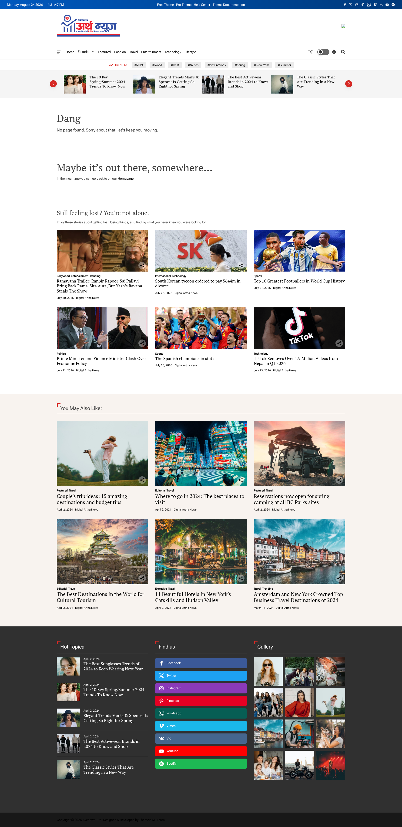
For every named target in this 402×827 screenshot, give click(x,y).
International (163, 276)
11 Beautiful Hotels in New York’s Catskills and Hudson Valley (193, 597)
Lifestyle (190, 52)
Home (70, 52)
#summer (284, 65)
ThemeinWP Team (152, 820)
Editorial (83, 52)
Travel (133, 52)
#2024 (138, 65)
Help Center (202, 5)
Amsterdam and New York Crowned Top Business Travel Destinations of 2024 (298, 597)
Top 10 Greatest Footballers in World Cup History (299, 281)
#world (157, 65)
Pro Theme (183, 5)
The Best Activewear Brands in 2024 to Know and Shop (182, 81)
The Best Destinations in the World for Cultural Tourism (100, 597)
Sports (258, 276)
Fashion (120, 52)
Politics (61, 353)
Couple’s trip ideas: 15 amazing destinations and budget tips (92, 499)
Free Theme (165, 5)
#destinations (217, 65)
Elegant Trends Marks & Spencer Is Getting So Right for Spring (113, 81)
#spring (240, 65)
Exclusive (161, 588)
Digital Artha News (87, 297)
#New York (261, 65)
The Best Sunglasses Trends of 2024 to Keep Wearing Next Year (113, 666)
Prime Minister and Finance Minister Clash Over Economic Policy (101, 361)
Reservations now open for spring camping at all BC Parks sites (291, 499)
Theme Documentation (229, 5)
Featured (104, 52)
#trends (193, 65)
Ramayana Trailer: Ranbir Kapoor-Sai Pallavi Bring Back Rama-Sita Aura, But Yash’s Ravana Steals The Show (99, 286)
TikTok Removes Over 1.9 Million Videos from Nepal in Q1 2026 (296, 361)
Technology (173, 52)
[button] (53, 83)
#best (175, 65)
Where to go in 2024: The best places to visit (199, 499)
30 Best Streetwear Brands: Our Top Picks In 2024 (318, 81)
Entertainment (151, 52)
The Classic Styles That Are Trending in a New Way (250, 81)
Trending (95, 276)
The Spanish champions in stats (184, 358)
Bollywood (63, 276)
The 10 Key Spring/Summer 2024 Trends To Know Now (114, 692)
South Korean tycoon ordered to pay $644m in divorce (198, 283)
